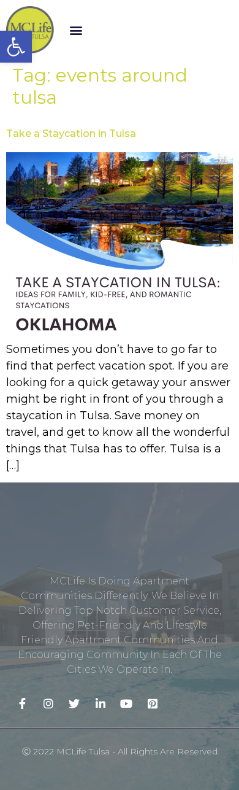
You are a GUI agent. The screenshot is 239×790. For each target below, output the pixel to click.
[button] (76, 30)
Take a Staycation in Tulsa (71, 133)
